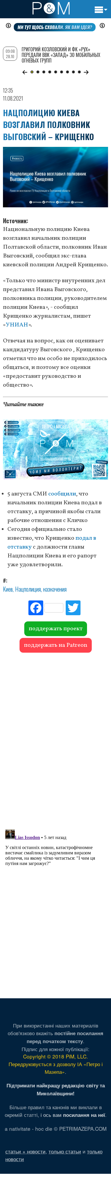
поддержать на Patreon (55, 645)
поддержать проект (56, 629)
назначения (55, 589)
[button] (25, 72)
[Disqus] (55, 738)
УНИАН (17, 325)
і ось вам (73, 1114)
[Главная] (51, 8)
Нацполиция (28, 589)
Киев (8, 589)
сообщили (62, 494)
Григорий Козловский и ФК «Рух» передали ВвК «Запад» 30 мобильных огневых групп (61, 55)
